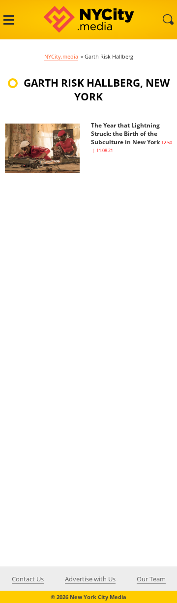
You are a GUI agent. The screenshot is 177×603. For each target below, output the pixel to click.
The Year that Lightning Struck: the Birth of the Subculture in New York (125, 133)
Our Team (151, 578)
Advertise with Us (90, 578)
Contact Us (28, 578)
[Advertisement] (88, 261)
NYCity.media (61, 56)
